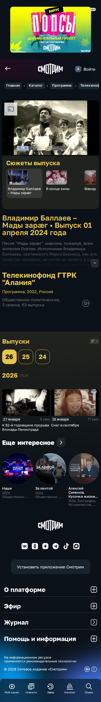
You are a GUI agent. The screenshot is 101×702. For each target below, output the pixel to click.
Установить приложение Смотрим (50, 566)
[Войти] (78, 69)
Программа (61, 85)
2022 (32, 291)
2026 (24, 375)
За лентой (44, 488)
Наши (7, 488)
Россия (46, 291)
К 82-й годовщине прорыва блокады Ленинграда (25, 427)
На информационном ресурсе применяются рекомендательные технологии (40, 659)
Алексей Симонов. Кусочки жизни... (83, 492)
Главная (13, 85)
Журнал (16, 622)
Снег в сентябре (65, 425)
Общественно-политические (30, 299)
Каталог (36, 85)
